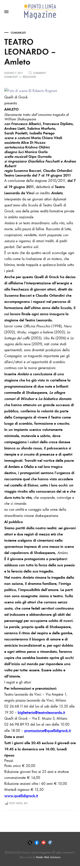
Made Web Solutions (48, 857)
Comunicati (18, 32)
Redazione (29, 76)
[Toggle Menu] (6, 12)
